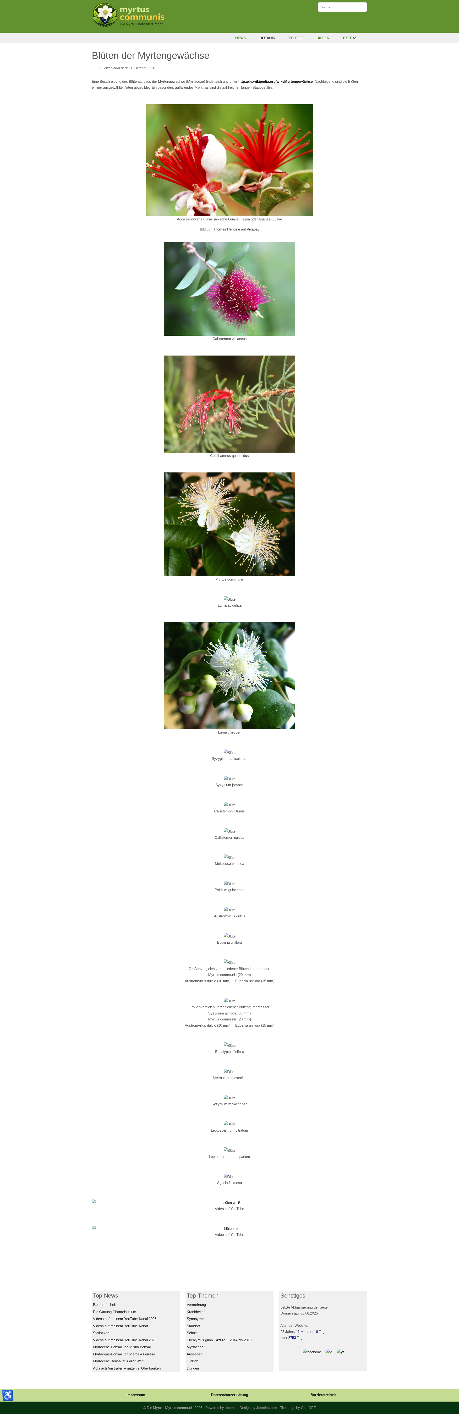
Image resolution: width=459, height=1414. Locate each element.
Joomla (230, 1408)
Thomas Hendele (226, 229)
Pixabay (253, 229)
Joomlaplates (266, 1408)
